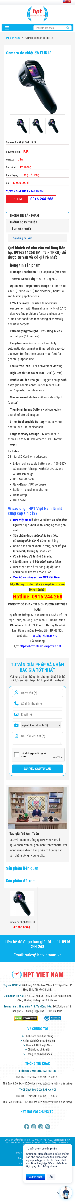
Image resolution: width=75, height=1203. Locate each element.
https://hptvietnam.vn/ (43, 635)
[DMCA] (26, 1018)
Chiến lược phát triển (37, 1049)
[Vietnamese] (69, 1)
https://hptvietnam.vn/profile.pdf (40, 646)
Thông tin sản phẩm (24, 215)
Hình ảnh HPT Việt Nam (37, 1045)
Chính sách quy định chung (37, 1036)
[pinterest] (48, 1126)
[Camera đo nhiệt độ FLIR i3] (21, 126)
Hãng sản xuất (20, 229)
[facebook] (27, 1126)
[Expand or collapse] (63, 238)
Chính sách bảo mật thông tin (37, 1040)
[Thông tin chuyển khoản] (6, 27)
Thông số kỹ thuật (23, 222)
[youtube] (34, 1126)
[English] (65, 1)
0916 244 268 (41, 199)
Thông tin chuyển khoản (37, 1054)
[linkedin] (41, 1126)
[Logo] (37, 14)
